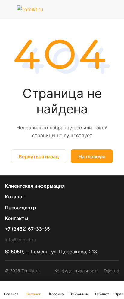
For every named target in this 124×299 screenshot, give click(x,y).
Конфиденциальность (76, 270)
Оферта (111, 270)
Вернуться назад (39, 156)
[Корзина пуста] (114, 9)
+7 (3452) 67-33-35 (27, 229)
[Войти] (102, 9)
